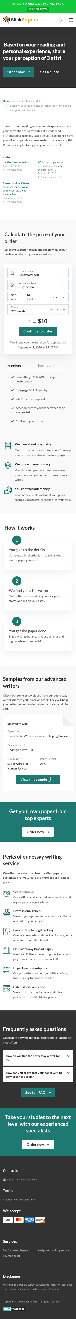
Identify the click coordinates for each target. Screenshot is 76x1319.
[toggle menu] (71, 20)
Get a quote (49, 72)
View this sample (33, 779)
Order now (16, 72)
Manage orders (62, 20)
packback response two (16, 162)
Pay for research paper (16, 1250)
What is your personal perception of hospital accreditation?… (50, 166)
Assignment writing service (53, 1250)
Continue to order (38, 331)
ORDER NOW (38, 9)
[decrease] (51, 309)
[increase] (63, 309)
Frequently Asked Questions (19, 1199)
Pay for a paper (11, 1255)
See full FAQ (35, 1092)
